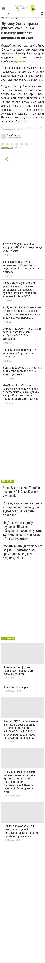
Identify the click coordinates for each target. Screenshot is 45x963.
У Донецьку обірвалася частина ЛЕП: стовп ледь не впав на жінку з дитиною (22, 371)
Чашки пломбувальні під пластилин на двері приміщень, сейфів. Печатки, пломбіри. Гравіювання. (21, 831)
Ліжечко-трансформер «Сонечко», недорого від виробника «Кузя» (18, 671)
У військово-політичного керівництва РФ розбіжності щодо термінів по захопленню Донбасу (21, 267)
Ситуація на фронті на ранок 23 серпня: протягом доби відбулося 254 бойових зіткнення (22, 509)
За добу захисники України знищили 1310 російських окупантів (21, 491)
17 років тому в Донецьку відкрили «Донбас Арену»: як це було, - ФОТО (22, 247)
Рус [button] (8, 13)
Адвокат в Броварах (16, 687)
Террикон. (19, 61)
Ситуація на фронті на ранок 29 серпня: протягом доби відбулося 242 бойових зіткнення (22, 333)
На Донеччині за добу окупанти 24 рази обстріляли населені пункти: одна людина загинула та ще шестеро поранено (22, 312)
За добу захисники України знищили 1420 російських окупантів (19, 353)
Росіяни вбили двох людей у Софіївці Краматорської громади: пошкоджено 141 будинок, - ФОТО (22, 552)
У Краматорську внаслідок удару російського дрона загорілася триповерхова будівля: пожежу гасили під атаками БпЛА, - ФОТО (19, 289)
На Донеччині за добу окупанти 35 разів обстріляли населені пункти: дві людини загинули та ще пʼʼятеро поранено (22, 530)
